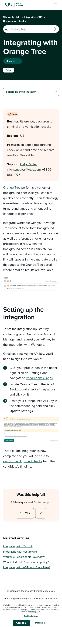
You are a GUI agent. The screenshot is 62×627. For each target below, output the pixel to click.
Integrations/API (33, 17)
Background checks (14, 21)
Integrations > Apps (39, 378)
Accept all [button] (21, 623)
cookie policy (34, 611)
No (40, 513)
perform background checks (22, 461)
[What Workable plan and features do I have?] (18, 61)
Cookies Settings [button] (31, 616)
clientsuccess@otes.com (24, 169)
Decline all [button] (40, 622)
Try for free (37, 598)
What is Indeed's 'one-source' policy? (26, 562)
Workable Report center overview (24, 557)
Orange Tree (12, 187)
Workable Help (11, 17)
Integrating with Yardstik (18, 546)
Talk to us (53, 598)
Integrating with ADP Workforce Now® (26, 567)
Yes (25, 513)
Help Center (28, 164)
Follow (8, 70)
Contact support (43, 502)
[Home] (16, 5)
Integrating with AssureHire (20, 552)
